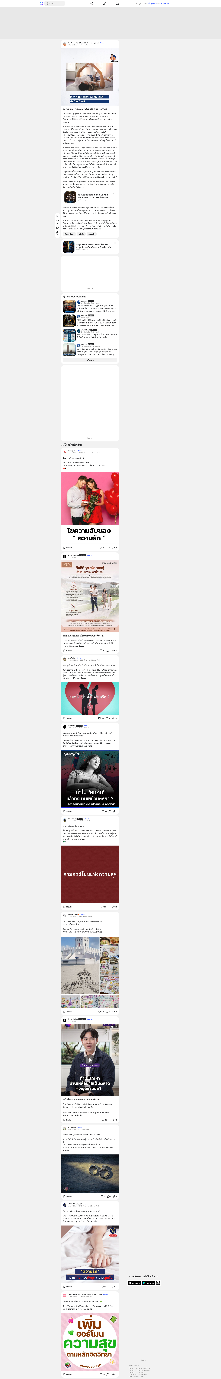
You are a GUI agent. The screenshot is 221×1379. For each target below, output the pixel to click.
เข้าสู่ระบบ (152, 3)
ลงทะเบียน (165, 3)
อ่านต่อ (102, 465)
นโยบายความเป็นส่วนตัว (136, 1372)
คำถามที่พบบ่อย (146, 1368)
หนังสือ (81, 234)
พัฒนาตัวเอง (69, 234)
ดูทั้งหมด (90, 360)
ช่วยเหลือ (137, 1368)
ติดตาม (102, 43)
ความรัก (91, 234)
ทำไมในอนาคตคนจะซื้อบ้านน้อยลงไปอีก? (82, 1099)
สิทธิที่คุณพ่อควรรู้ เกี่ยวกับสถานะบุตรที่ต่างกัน (83, 635)
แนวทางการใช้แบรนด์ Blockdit (138, 1374)
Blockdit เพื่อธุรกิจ (134, 1377)
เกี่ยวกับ (131, 1368)
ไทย (142, 1377)
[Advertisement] (110, 23)
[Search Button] (46, 3)
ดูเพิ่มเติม (79, 1115)
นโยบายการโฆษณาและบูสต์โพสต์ (139, 1370)
